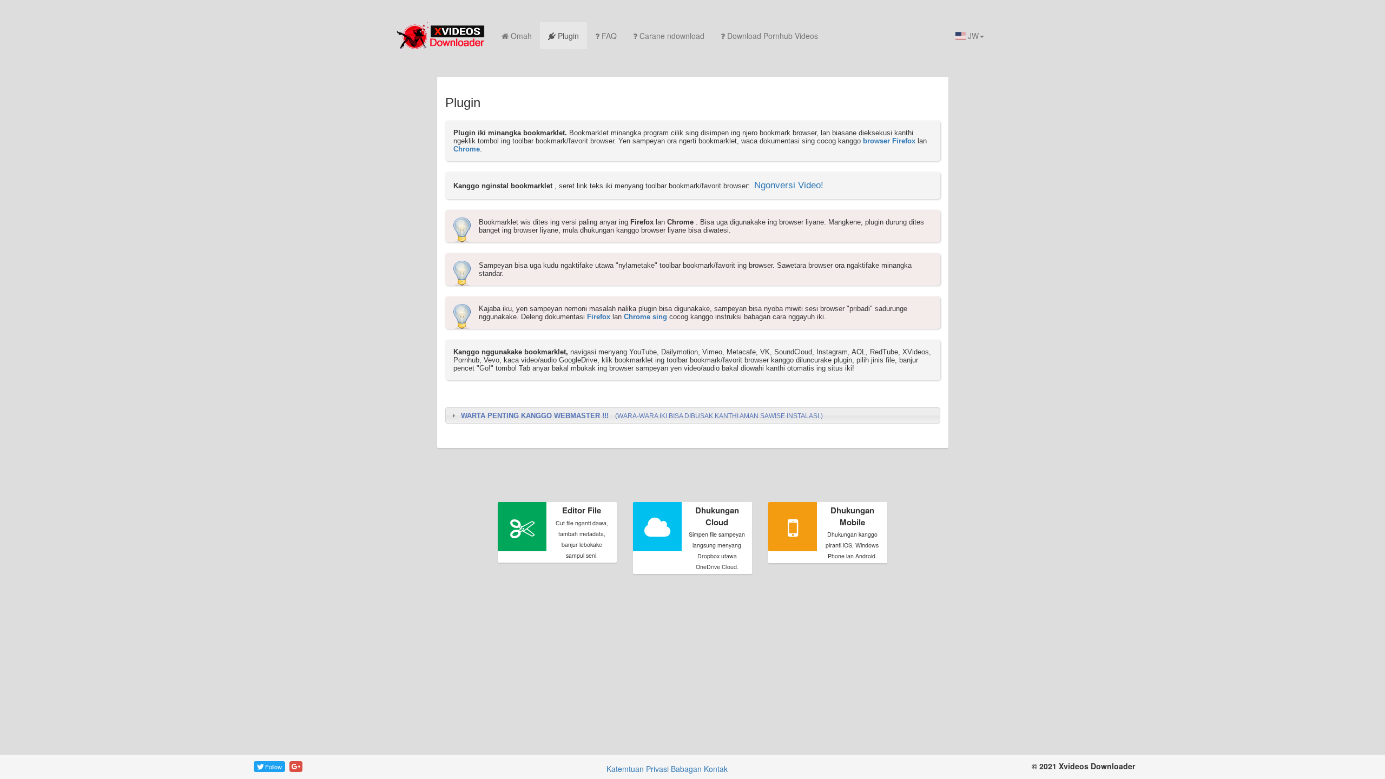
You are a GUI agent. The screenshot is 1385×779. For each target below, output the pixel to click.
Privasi (657, 768)
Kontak (716, 768)
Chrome (466, 149)
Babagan (686, 768)
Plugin (568, 35)
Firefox (598, 317)
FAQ (609, 35)
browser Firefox (889, 141)
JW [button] (972, 35)
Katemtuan (625, 768)
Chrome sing (645, 317)
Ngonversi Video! (788, 185)
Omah (521, 35)
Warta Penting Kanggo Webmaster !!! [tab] (642, 416)
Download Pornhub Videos (772, 35)
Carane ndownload (671, 35)
